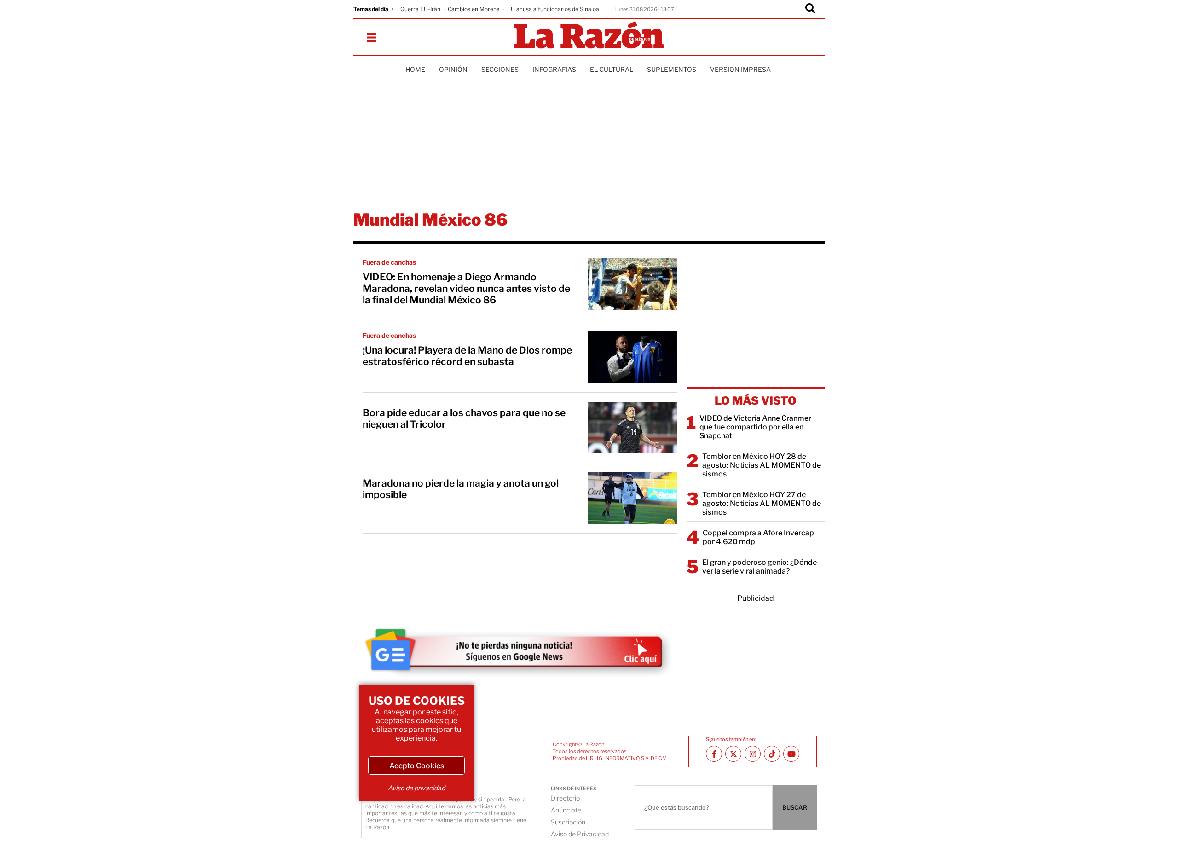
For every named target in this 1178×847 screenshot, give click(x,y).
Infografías (554, 69)
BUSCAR (794, 807)
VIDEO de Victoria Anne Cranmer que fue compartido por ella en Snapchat (755, 427)
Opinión (453, 69)
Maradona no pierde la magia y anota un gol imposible (461, 488)
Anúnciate (566, 810)
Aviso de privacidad (416, 788)
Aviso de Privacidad (580, 834)
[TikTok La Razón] (772, 754)
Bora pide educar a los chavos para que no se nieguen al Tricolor (464, 418)
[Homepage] (589, 36)
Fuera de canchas (389, 262)
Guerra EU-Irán (420, 9)
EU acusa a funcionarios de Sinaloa (553, 9)
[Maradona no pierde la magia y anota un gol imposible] (632, 498)
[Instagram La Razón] (753, 754)
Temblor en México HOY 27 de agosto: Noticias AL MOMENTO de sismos (761, 503)
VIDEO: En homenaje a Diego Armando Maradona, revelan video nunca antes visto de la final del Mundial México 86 (466, 288)
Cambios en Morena (474, 9)
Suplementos (671, 69)
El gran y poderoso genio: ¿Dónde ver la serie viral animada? (759, 566)
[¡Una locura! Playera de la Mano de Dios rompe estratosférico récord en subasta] (632, 357)
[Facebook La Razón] (714, 754)
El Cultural (611, 69)
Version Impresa (740, 69)
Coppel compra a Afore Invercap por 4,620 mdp (758, 537)
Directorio (565, 798)
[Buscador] (810, 9)
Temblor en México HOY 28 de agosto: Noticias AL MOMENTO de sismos (761, 465)
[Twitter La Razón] (733, 754)
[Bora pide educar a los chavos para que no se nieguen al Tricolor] (632, 427)
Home (415, 69)
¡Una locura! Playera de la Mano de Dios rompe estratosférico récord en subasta (467, 355)
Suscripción (568, 822)
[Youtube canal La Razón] (791, 754)
